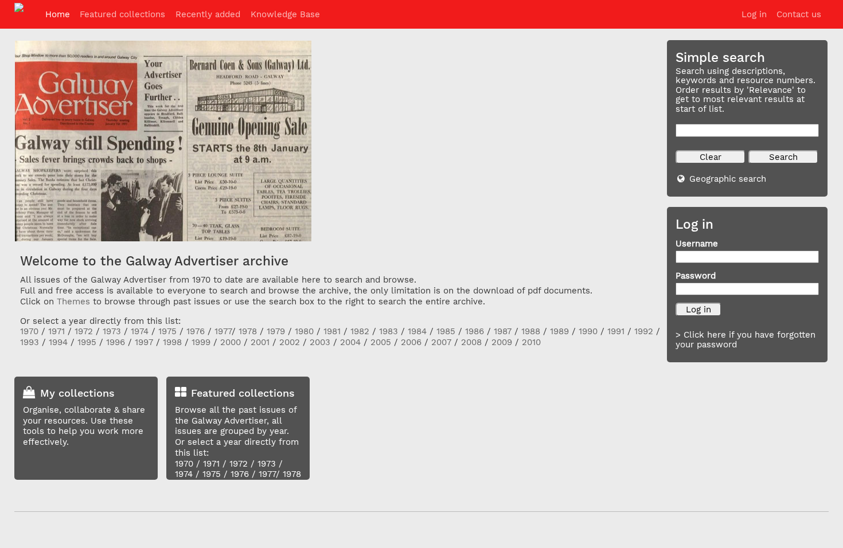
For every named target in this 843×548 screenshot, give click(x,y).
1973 (112, 331)
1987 (503, 331)
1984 (417, 331)
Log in (754, 14)
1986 (474, 331)
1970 (29, 331)
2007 (441, 342)
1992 (643, 331)
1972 (84, 331)
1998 (172, 342)
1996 (115, 342)
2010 (531, 342)
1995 (86, 342)
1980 (304, 331)
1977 (223, 331)
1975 (167, 331)
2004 (350, 342)
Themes (73, 301)
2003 (320, 342)
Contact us (798, 14)
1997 (144, 342)
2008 (471, 342)
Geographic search (727, 179)
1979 (276, 331)
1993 (29, 342)
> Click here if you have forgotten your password (745, 340)
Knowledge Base (285, 14)
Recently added (207, 14)
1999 (201, 342)
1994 (58, 342)
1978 (248, 331)
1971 (56, 331)
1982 (359, 331)
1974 (140, 331)
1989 (559, 331)
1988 (530, 331)
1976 (195, 331)
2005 (380, 342)
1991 (616, 331)
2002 (289, 342)
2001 (260, 342)
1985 (445, 331)
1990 (588, 331)
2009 (501, 342)
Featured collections (122, 14)
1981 (332, 331)
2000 (230, 342)
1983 (388, 331)
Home (57, 14)
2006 (411, 342)
